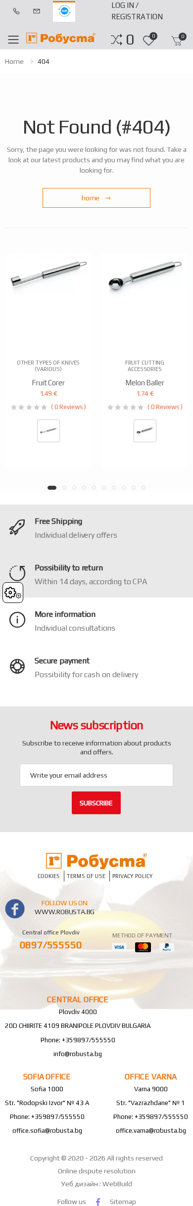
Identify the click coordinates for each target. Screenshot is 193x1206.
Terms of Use (86, 876)
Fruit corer (48, 382)
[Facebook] (98, 1202)
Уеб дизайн (80, 1184)
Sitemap (123, 1201)
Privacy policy (132, 876)
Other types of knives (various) (48, 366)
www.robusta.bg (65, 912)
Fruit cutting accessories (145, 366)
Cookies (49, 876)
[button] (130, 39)
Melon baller (144, 382)
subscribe (96, 803)
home (14, 61)
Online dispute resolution (97, 1171)
